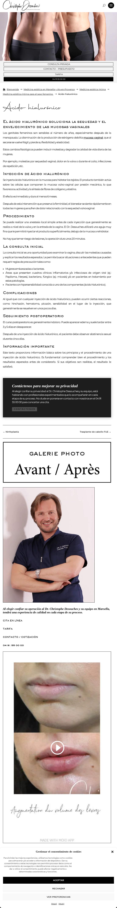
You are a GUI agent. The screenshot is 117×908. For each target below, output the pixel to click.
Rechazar (58, 888)
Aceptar (58, 880)
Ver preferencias (58, 897)
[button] (112, 851)
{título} (54, 904)
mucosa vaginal (93, 137)
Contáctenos (24, 409)
